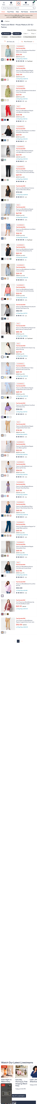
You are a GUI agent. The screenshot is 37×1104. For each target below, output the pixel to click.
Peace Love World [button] (16, 37)
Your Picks (10, 12)
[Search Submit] (34, 7)
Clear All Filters (31, 30)
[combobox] (16, 8)
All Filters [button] (10, 41)
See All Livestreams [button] (18, 1096)
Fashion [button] (5, 37)
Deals (3, 12)
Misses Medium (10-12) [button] (30, 37)
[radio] (2, 59)
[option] (18, 16)
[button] (3, 4)
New (17, 12)
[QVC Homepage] (2, 21)
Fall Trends (24, 12)
